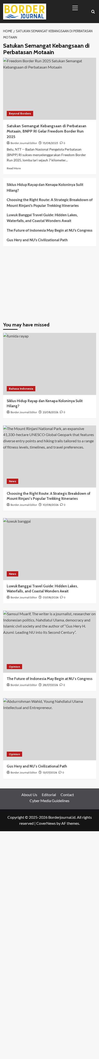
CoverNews (46, 823)
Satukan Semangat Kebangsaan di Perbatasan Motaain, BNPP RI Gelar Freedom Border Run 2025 (46, 131)
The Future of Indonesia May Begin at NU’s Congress (50, 230)
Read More (14, 168)
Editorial (49, 794)
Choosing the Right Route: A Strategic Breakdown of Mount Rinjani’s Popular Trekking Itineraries (50, 202)
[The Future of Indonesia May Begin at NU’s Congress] (49, 642)
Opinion (14, 666)
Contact (67, 794)
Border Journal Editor (24, 143)
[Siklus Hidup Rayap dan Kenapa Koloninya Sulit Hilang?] (49, 364)
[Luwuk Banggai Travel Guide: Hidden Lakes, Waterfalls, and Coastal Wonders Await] (49, 549)
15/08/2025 (50, 143)
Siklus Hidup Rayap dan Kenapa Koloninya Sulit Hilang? (45, 187)
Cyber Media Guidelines (49, 800)
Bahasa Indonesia (21, 388)
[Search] (93, 11)
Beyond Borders (20, 113)
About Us (29, 794)
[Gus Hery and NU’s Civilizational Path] (49, 729)
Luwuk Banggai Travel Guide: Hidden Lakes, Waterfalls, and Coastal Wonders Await (42, 218)
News (12, 481)
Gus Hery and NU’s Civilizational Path (37, 240)
